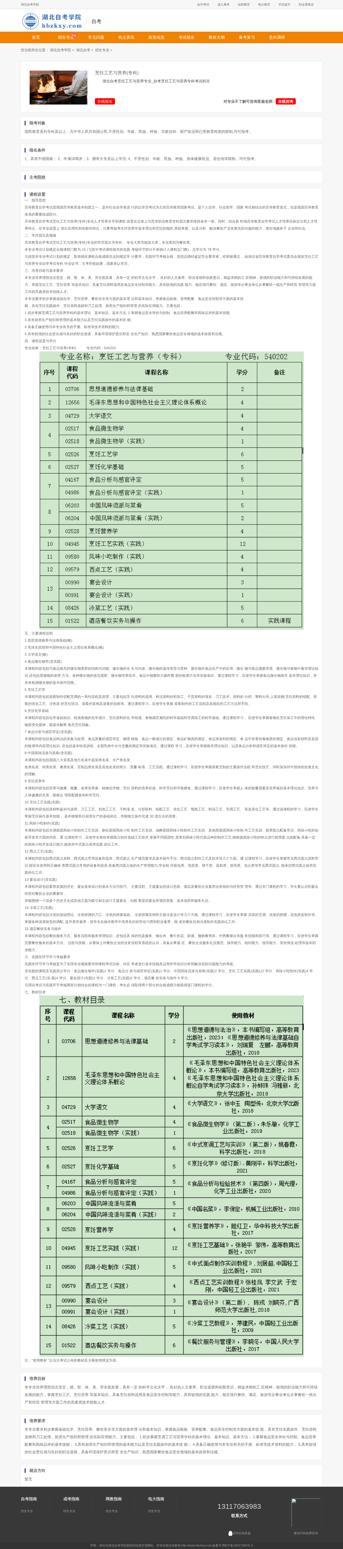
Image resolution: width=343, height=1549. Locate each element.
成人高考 (223, 4)
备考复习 (247, 37)
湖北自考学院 (30, 4)
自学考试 (203, 4)
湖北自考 (83, 50)
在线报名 (104, 101)
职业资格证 (306, 4)
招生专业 (66, 37)
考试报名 (187, 37)
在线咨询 (285, 101)
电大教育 (264, 4)
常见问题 (96, 37)
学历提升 (284, 4)
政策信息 (156, 37)
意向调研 (277, 37)
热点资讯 (126, 37)
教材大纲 (217, 37)
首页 (36, 37)
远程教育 (244, 4)
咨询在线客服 (242, 1533)
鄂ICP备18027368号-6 (237, 1545)
